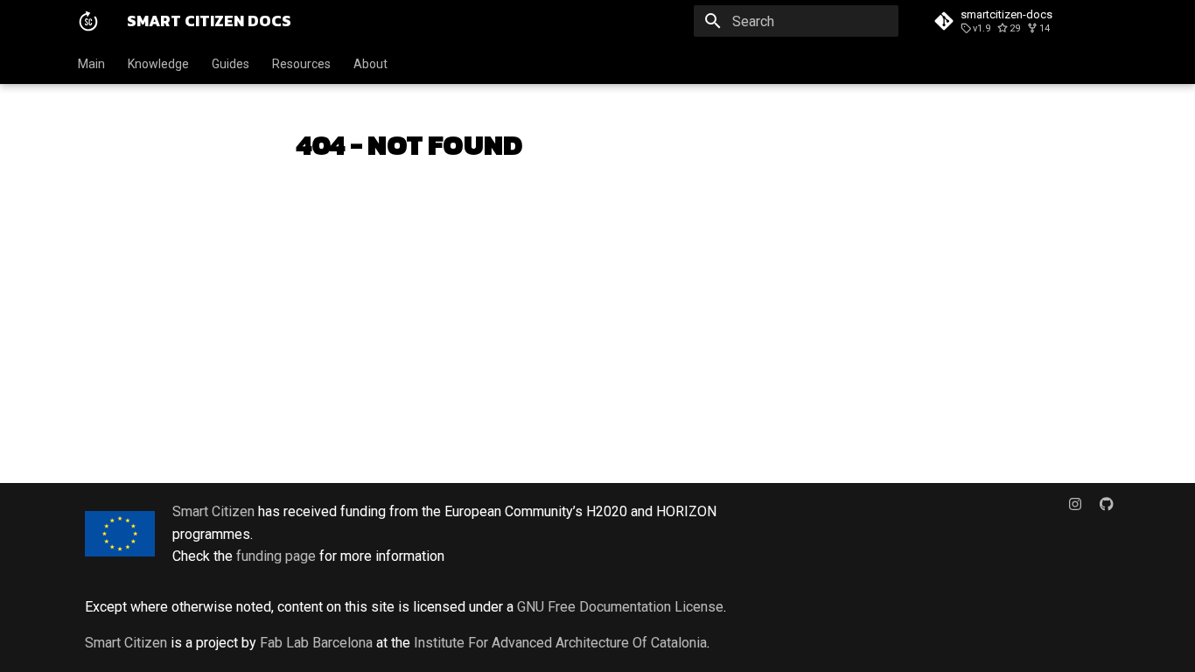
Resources (301, 64)
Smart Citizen (213, 511)
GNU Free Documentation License (620, 606)
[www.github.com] (1107, 511)
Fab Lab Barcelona (316, 642)
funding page (276, 556)
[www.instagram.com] (1075, 511)
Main (91, 64)
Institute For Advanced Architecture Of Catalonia (560, 642)
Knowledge (158, 64)
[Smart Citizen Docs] (88, 21)
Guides (230, 64)
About (370, 64)
